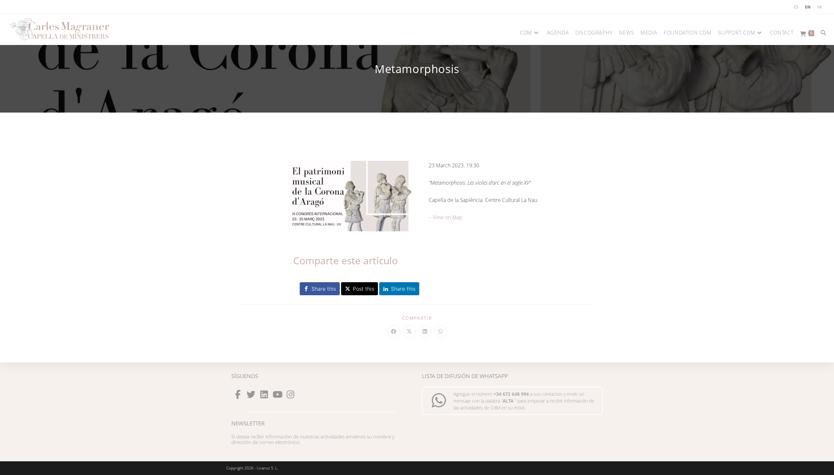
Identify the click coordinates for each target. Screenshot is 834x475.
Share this (323, 288)
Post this (363, 288)
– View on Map (446, 217)
